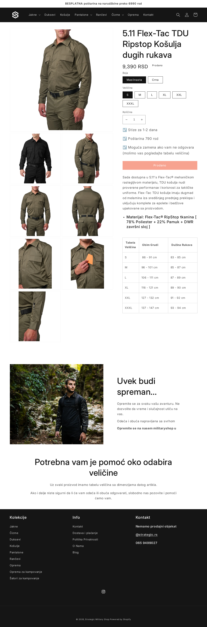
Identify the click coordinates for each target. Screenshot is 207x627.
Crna (155, 80)
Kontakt (78, 526)
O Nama (78, 546)
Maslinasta (134, 80)
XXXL (130, 103)
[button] (34, 15)
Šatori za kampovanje (24, 578)
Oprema (15, 565)
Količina (127, 112)
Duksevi (15, 539)
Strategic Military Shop (97, 619)
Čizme (14, 533)
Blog (76, 552)
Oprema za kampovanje (26, 571)
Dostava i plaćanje (85, 533)
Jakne (14, 526)
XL (164, 94)
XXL (179, 94)
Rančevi (15, 558)
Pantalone (16, 552)
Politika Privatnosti (85, 539)
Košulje (15, 546)
